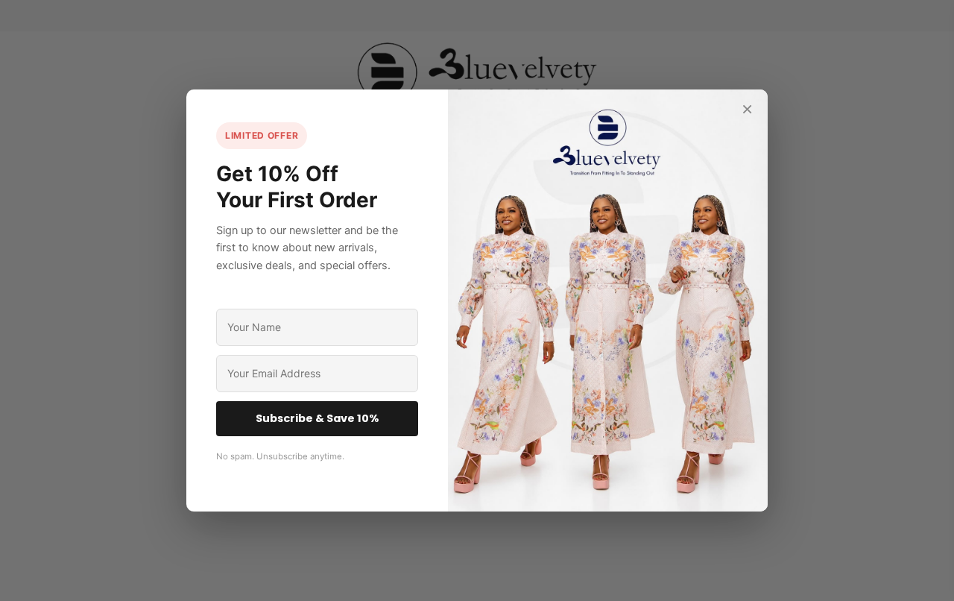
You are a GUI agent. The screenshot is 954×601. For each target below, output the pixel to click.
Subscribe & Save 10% (317, 418)
